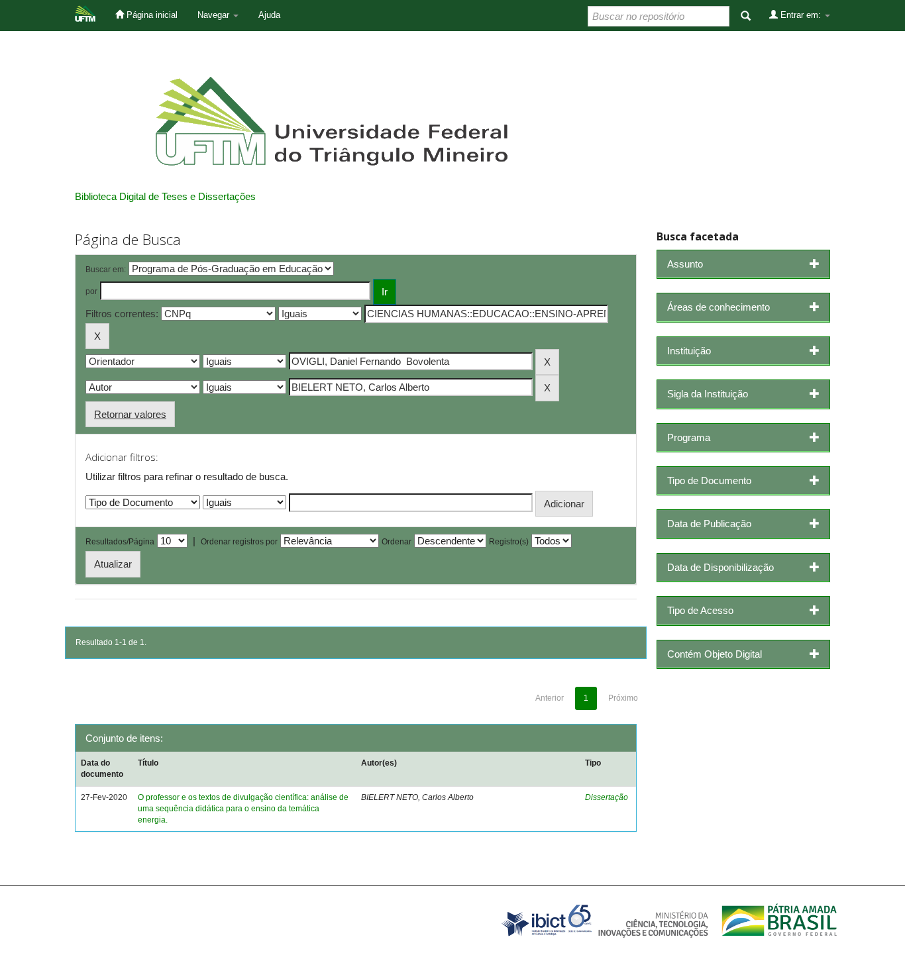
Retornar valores (130, 414)
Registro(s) (509, 541)
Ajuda (269, 15)
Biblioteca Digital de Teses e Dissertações (165, 196)
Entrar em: (801, 15)
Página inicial (151, 15)
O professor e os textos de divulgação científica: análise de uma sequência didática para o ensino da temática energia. (243, 809)
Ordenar (396, 541)
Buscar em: (105, 269)
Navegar (214, 15)
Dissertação (606, 797)
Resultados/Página (119, 541)
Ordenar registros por (239, 541)
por (91, 291)
